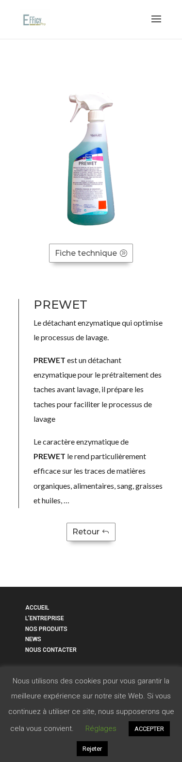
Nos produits (46, 629)
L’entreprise (44, 618)
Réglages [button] (100, 728)
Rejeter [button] (92, 748)
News (33, 639)
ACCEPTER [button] (149, 728)
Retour (85, 531)
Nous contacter (51, 649)
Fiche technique (86, 253)
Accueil (37, 607)
